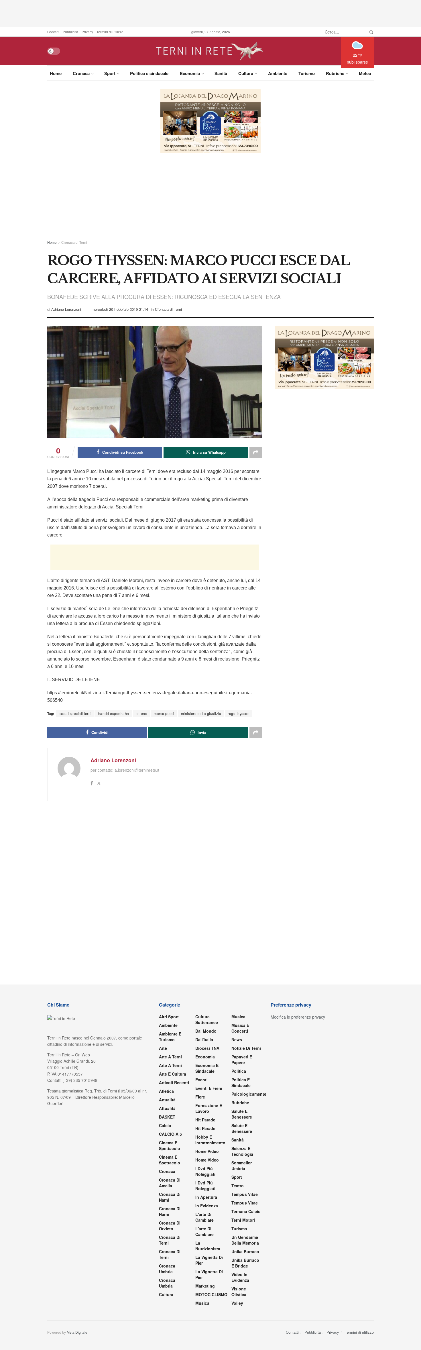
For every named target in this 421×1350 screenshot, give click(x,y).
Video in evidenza (240, 1277)
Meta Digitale (77, 1332)
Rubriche (335, 73)
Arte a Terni (170, 1057)
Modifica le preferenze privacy (298, 1017)
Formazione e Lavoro (208, 1108)
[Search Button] (370, 31)
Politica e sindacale (149, 73)
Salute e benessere (241, 1114)
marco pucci (164, 713)
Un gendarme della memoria (245, 1240)
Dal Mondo (206, 1031)
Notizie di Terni (246, 1048)
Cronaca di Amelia (169, 1182)
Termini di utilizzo (110, 31)
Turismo (306, 73)
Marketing (205, 1286)
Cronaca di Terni (74, 242)
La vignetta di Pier (209, 1260)
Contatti (53, 31)
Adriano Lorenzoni (66, 309)
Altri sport (169, 1016)
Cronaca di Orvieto (169, 1225)
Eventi (201, 1079)
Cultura (245, 73)
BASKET (167, 1117)
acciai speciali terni (75, 713)
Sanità (221, 73)
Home (56, 73)
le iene (141, 713)
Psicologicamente (248, 1094)
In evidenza (206, 1205)
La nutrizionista (207, 1245)
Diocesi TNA (207, 1048)
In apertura (206, 1197)
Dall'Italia (204, 1039)
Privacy (87, 31)
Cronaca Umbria (167, 1268)
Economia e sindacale (207, 1068)
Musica (202, 1303)
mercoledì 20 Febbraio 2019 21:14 (120, 309)
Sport (109, 73)
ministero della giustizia (201, 713)
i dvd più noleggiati (205, 1171)
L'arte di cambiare (204, 1217)
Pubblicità (70, 31)
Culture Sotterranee (206, 1019)
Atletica (166, 1091)
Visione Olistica (238, 1291)
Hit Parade (205, 1120)
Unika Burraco (245, 1251)
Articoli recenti (174, 1082)
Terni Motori (243, 1220)
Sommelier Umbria (241, 1165)
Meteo (365, 73)
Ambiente (277, 73)
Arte (163, 1048)
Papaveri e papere (241, 1059)
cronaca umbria (167, 1283)
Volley (237, 1303)
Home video (207, 1151)
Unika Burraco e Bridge (245, 1263)
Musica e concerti (240, 1028)
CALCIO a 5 (170, 1134)
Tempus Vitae (244, 1194)
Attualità (167, 1100)
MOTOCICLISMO (211, 1294)
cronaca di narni (169, 1197)
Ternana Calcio (246, 1211)
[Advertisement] (210, 13)
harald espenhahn (113, 713)
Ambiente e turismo (170, 1036)
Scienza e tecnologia (242, 1151)
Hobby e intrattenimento (210, 1139)
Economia (190, 73)
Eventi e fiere (208, 1088)
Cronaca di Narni (169, 1211)
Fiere (200, 1097)
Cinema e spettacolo (169, 1145)
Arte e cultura (172, 1074)
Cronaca (81, 73)
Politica (238, 1071)
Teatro (237, 1185)
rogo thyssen (238, 713)
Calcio (165, 1125)
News (236, 1039)
